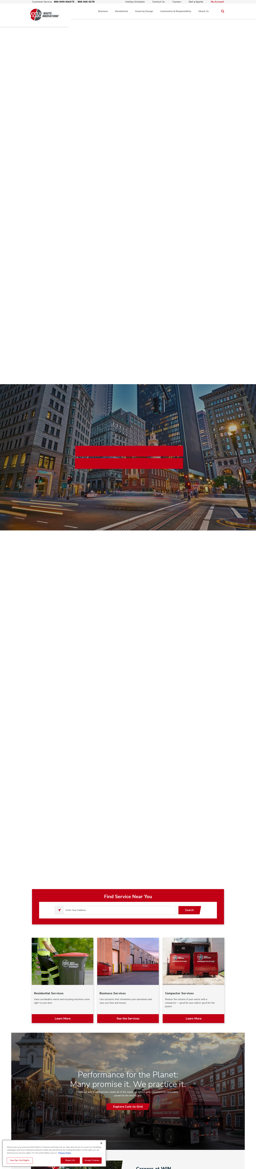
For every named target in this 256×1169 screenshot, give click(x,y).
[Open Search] (222, 11)
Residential (121, 11)
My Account (217, 1)
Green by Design (144, 11)
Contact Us (158, 1)
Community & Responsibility (175, 11)
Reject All (70, 1160)
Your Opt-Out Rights (19, 1160)
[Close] (101, 1143)
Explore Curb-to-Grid (128, 1107)
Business (103, 11)
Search (189, 910)
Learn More (63, 1019)
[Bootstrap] (44, 11)
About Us (203, 11)
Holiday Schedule (135, 1)
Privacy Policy (64, 1153)
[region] (54, 1153)
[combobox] (119, 910)
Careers (176, 1)
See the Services (128, 1019)
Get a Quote (196, 1)
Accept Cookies (92, 1160)
